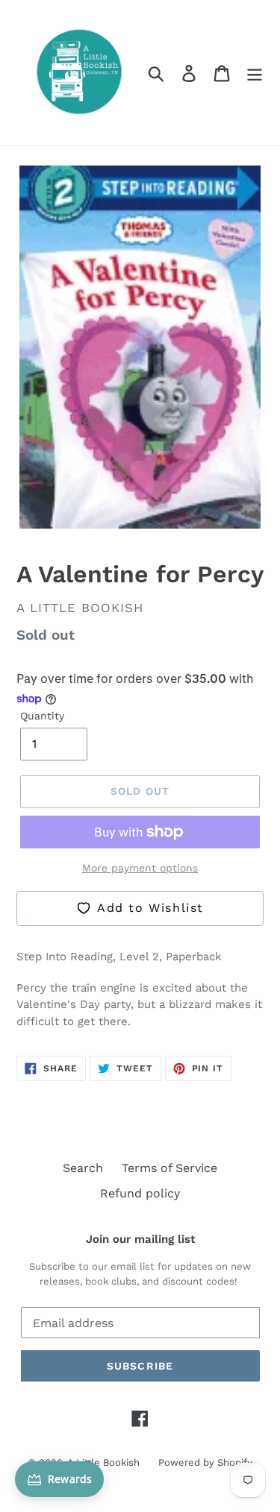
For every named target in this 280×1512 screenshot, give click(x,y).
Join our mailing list (140, 1239)
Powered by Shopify (205, 1462)
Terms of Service (169, 1168)
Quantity (42, 716)
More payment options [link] (140, 868)
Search (83, 1168)
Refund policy (140, 1193)
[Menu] (254, 72)
